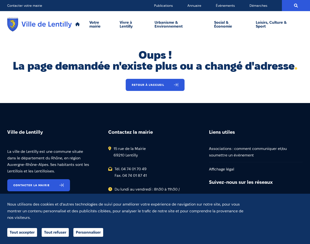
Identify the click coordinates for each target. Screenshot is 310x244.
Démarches (258, 5)
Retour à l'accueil (148, 84)
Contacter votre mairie (24, 5)
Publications (163, 5)
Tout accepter (22, 232)
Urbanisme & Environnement (169, 24)
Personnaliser (88, 232)
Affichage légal (221, 169)
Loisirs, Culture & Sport (271, 24)
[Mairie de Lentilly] (39, 24)
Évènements (225, 5)
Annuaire (194, 5)
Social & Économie (223, 24)
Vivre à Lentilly (126, 24)
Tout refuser (55, 232)
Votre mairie (95, 24)
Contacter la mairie (31, 185)
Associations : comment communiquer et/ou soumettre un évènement (248, 152)
